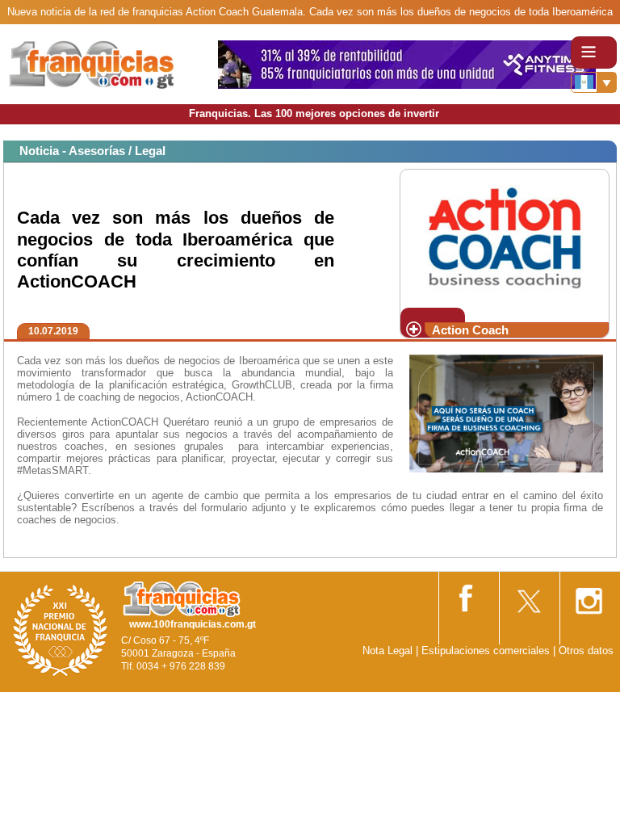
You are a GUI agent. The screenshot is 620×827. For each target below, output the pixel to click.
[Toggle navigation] (594, 52)
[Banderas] (594, 82)
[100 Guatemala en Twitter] (528, 596)
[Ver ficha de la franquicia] (504, 237)
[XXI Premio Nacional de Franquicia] (60, 629)
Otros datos (586, 650)
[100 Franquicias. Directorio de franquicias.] (109, 63)
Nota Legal (387, 650)
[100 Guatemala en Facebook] (467, 595)
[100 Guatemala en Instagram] (588, 596)
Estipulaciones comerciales (487, 650)
